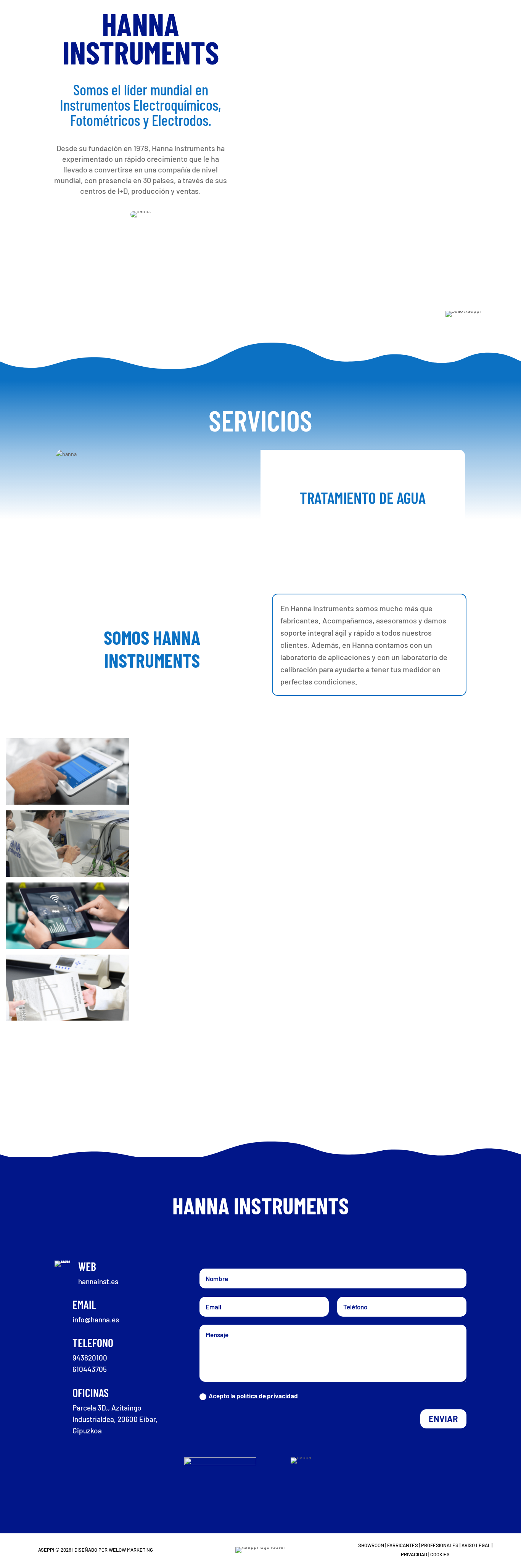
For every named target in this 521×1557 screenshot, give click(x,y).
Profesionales (439, 1545)
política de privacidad (267, 1395)
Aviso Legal (476, 1545)
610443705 (89, 1369)
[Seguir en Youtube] (260, 1237)
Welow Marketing (131, 1550)
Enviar (443, 1418)
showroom (371, 1545)
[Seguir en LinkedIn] (282, 1237)
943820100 (89, 1357)
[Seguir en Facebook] (238, 1237)
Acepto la (253, 1395)
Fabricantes (402, 1545)
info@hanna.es (95, 1319)
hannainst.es (98, 1281)
